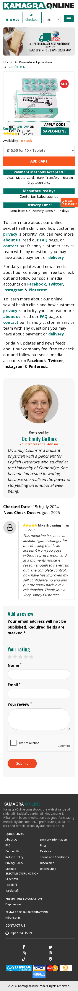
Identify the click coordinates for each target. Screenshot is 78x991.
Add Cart (39, 161)
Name (14, 665)
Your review (20, 704)
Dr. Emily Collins (39, 438)
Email (14, 684)
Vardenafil (12, 890)
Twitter (55, 284)
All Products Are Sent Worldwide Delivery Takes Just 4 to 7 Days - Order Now (50, 47)
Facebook (36, 284)
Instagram (13, 289)
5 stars (33, 656)
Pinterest (38, 289)
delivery (56, 257)
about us (11, 240)
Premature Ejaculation (23, 898)
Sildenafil (11, 879)
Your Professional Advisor (39, 444)
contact (10, 245)
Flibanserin (12, 917)
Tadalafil (11, 885)
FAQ (43, 240)
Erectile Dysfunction (22, 873)
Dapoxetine (13, 904)
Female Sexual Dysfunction (26, 912)
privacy (10, 234)
